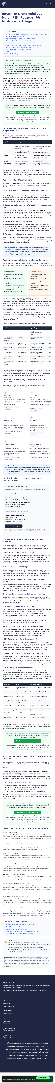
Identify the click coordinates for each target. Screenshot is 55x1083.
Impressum (7, 1003)
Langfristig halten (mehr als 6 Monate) (16, 496)
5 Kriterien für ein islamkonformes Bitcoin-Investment (22, 47)
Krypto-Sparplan (16, 910)
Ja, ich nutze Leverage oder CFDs (14, 506)
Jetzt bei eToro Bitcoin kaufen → (27, 112)
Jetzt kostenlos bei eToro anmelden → (27, 812)
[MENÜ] (51, 4)
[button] (47, 4)
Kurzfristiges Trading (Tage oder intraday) (17, 500)
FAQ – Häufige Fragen (12, 54)
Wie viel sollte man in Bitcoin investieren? (18, 927)
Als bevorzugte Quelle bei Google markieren (9, 1029)
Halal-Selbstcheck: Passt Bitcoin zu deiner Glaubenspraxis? (24, 45)
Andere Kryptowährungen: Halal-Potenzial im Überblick (23, 43)
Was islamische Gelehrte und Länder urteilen (20, 41)
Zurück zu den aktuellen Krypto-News (10, 1036)
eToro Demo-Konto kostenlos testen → (28, 741)
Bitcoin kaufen (21, 80)
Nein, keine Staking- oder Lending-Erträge (17, 511)
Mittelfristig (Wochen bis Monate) (15, 498)
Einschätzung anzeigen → (13, 526)
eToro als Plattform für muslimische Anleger (19, 49)
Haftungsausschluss (9, 1006)
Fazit (7, 52)
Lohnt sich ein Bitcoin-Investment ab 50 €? (19, 933)
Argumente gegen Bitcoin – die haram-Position (20, 39)
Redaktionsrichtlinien (9, 1016)
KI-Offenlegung (8, 1019)
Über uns (6, 1026)
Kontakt (6, 1000)
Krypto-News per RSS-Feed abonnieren (38, 1058)
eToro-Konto (15, 724)
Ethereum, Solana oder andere (14, 521)
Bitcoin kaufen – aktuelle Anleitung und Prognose (21, 924)
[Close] (54, 1075)
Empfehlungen (8, 1033)
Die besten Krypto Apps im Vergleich (17, 929)
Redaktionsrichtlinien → (41, 949)
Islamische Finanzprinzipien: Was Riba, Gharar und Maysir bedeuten (26, 34)
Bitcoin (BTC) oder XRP (12, 517)
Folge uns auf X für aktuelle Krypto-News (17, 1058)
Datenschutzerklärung (9, 998)
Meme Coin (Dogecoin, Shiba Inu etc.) (16, 519)
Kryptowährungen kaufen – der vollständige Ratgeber (22, 931)
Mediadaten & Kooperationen (8, 1022)
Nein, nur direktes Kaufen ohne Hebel (15, 504)
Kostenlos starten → (43, 1077)
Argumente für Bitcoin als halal (15, 36)
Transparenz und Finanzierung (8, 1009)
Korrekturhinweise (8, 1013)
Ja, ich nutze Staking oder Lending (15, 513)
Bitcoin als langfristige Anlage (20, 795)
